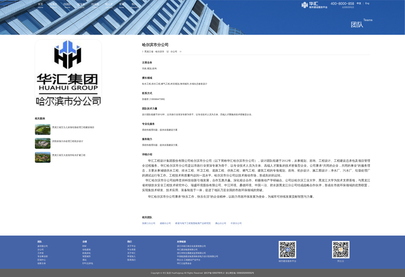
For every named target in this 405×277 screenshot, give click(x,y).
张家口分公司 (148, 223)
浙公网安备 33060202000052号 (240, 272)
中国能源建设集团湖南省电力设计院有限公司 (197, 256)
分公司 (40, 249)
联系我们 (131, 259)
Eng (367, 3)
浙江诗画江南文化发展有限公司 (191, 245)
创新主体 (41, 263)
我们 (134, 5)
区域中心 (41, 259)
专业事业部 (42, 256)
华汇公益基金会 (184, 263)
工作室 (40, 252)
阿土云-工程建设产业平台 (188, 259)
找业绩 (95, 5)
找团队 (67, 5)
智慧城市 (86, 256)
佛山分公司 (220, 223)
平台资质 (131, 249)
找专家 (81, 5)
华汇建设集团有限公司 (187, 249)
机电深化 (86, 252)
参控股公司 (42, 245)
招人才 (109, 5)
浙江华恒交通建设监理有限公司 (191, 252)
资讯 (121, 5)
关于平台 (131, 245)
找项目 (53, 5)
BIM (84, 245)
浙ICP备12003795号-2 (214, 272)
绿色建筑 (86, 249)
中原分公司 (236, 223)
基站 (84, 259)
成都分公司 (165, 223)
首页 (40, 5)
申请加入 (131, 256)
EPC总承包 (87, 263)
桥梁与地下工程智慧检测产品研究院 (193, 223)
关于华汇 (131, 252)
